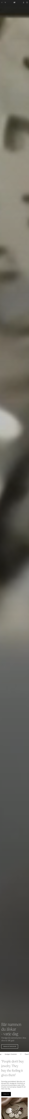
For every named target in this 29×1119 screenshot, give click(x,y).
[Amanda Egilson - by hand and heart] (14, 2)
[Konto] (23, 2)
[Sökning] (5, 2)
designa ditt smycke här (9, 1046)
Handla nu (6, 1094)
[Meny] (2, 2)
